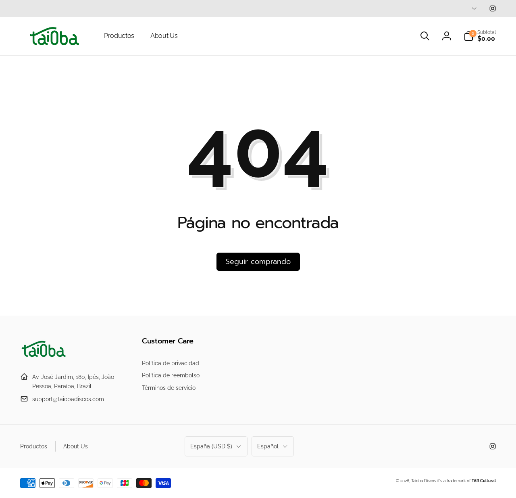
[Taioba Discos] (44, 357)
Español (268, 446)
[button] (425, 36)
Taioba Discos (423, 481)
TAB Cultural (484, 481)
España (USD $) (211, 446)
